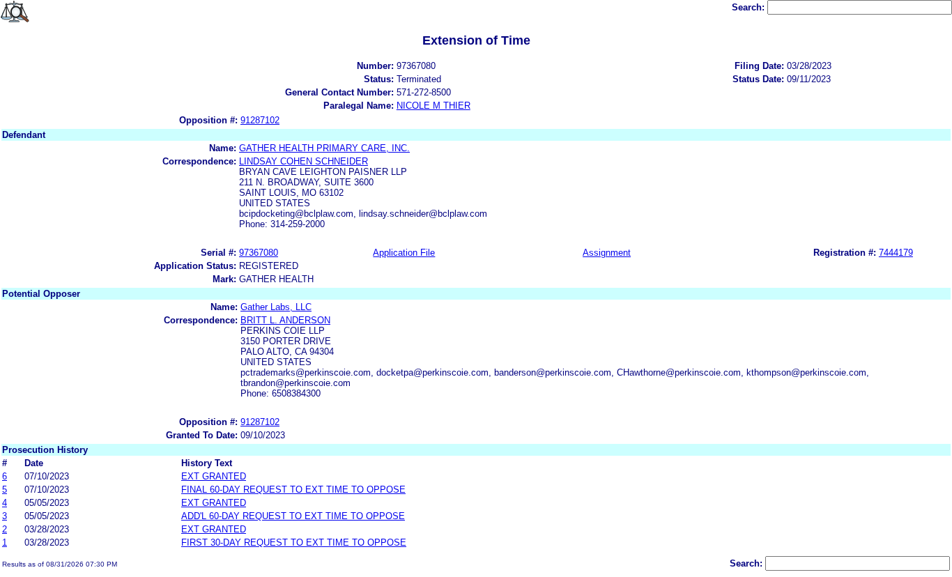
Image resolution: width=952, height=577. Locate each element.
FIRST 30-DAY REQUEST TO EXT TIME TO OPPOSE (293, 542)
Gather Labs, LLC (276, 307)
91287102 (259, 120)
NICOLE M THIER (433, 105)
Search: (749, 7)
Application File (404, 252)
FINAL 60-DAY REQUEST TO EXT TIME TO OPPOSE (293, 489)
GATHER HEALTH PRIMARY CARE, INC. (324, 148)
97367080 (258, 252)
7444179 (896, 252)
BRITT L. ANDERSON (285, 320)
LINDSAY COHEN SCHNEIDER (303, 161)
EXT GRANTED (213, 476)
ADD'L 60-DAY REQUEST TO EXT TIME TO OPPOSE (293, 516)
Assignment (607, 252)
